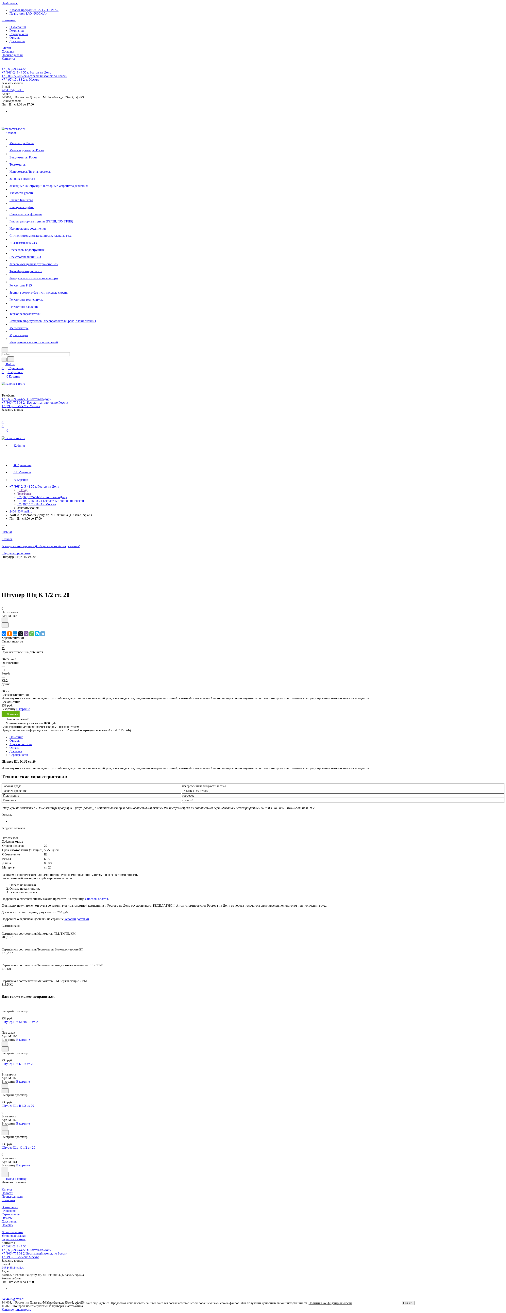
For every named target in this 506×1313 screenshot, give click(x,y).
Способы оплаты (96, 898)
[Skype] (37, 633)
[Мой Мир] (15, 633)
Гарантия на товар (14, 1239)
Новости (7, 1193)
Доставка (15, 751)
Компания (8, 1200)
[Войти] (3, 418)
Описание (16, 737)
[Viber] (26, 633)
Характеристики (20, 744)
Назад (23, 490)
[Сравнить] (5, 625)
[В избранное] (5, 620)
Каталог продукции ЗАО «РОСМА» (34, 10)
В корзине (23, 709)
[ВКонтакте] (4, 633)
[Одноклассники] (9, 633)
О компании (17, 27)
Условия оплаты (12, 1232)
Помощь (7, 1225)
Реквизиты (16, 30)
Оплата (14, 747)
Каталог (7, 1189)
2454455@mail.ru (13, 90)
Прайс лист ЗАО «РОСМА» (28, 13)
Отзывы (14, 37)
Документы (17, 41)
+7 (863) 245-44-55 (14, 69)
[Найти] (10, 359)
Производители (12, 1196)
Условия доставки (14, 1235)
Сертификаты (18, 34)
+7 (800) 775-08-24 (34, 76)
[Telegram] (42, 633)
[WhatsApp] (31, 633)
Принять (408, 1303)
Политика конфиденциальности (330, 1303)
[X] (20, 633)
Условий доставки (76, 919)
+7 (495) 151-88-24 (20, 79)
